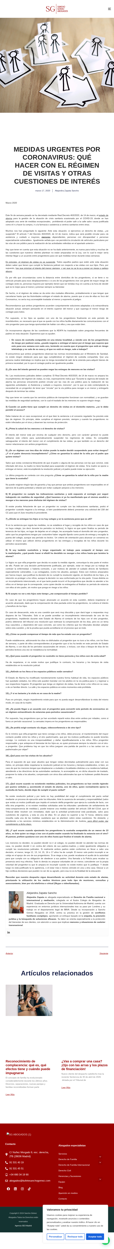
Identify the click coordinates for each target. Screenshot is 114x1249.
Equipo (61, 1182)
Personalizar (55, 1236)
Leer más (10, 1094)
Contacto (62, 1199)
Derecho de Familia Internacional (74, 1165)
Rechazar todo (75, 1236)
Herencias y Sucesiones (69, 1176)
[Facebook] (8, 1189)
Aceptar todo (95, 1236)
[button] (100, 1157)
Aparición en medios (68, 1193)
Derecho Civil (64, 1170)
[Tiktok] (29, 1189)
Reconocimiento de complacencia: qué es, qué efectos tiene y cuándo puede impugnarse (28, 1067)
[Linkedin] (8, 932)
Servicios (62, 1154)
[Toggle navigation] (93, 9)
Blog (60, 1187)
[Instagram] (22, 1189)
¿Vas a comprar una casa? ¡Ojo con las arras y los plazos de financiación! (84, 1065)
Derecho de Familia (67, 1159)
